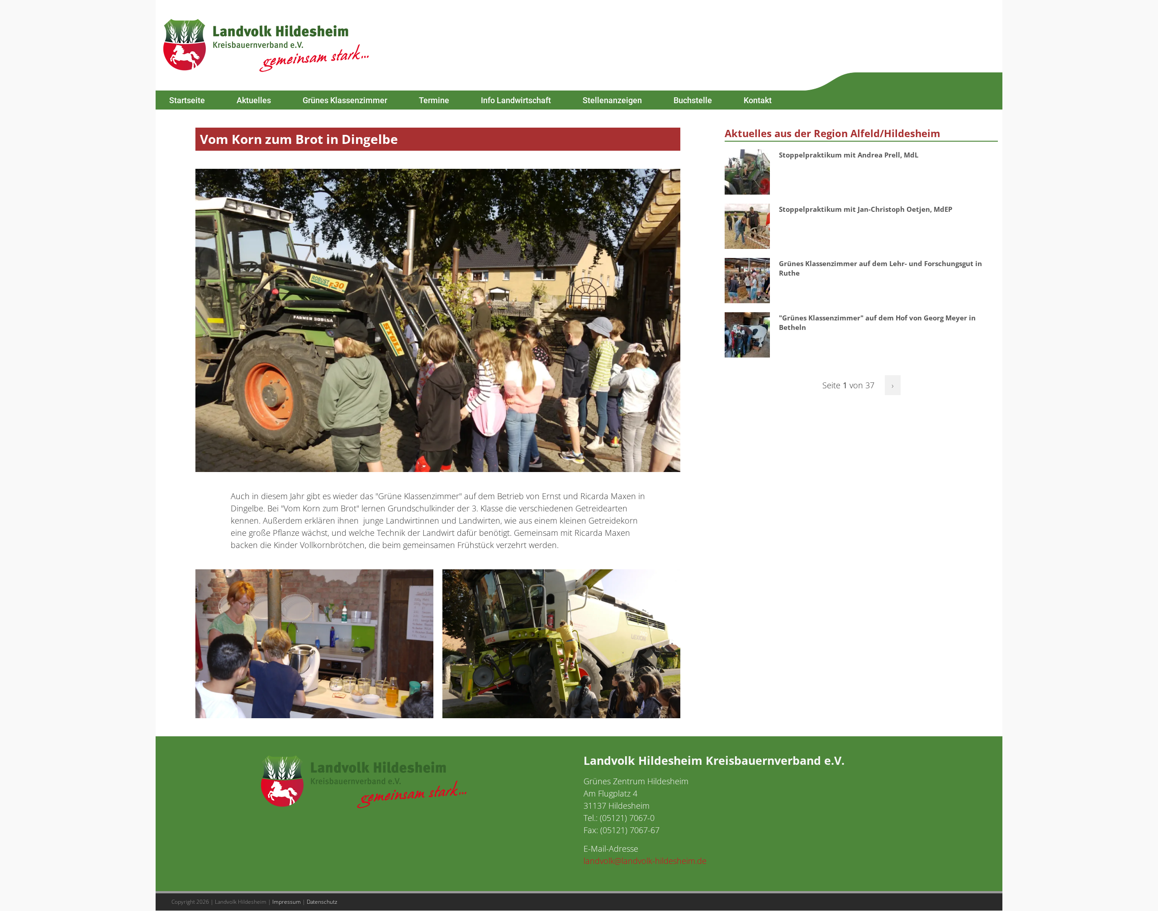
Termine (434, 100)
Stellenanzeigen (612, 100)
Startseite (187, 100)
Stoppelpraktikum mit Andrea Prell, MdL (848, 154)
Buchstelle (693, 100)
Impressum (286, 902)
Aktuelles (254, 100)
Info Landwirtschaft (516, 100)
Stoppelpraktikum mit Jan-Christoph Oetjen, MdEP (865, 209)
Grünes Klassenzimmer (345, 100)
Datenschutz (322, 902)
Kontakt (758, 100)
